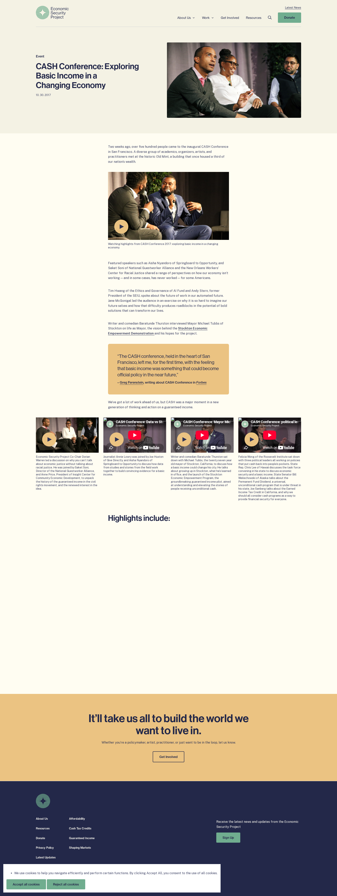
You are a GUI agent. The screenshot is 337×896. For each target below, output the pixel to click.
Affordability (77, 818)
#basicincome (182, 542)
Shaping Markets (80, 847)
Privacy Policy (45, 847)
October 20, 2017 (182, 651)
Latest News (293, 7)
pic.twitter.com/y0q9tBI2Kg (157, 547)
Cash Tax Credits (80, 828)
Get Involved (230, 18)
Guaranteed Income (82, 838)
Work (206, 18)
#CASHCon (124, 638)
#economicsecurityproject (189, 638)
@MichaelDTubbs (154, 633)
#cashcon (138, 578)
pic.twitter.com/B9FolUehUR (137, 643)
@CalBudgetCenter (130, 598)
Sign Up (228, 837)
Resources (253, 18)
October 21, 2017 (183, 555)
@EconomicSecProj (160, 598)
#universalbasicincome (150, 638)
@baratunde (125, 633)
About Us (184, 18)
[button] (269, 17)
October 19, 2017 (181, 607)
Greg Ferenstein (131, 382)
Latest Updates (46, 857)
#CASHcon (207, 537)
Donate (289, 17)
